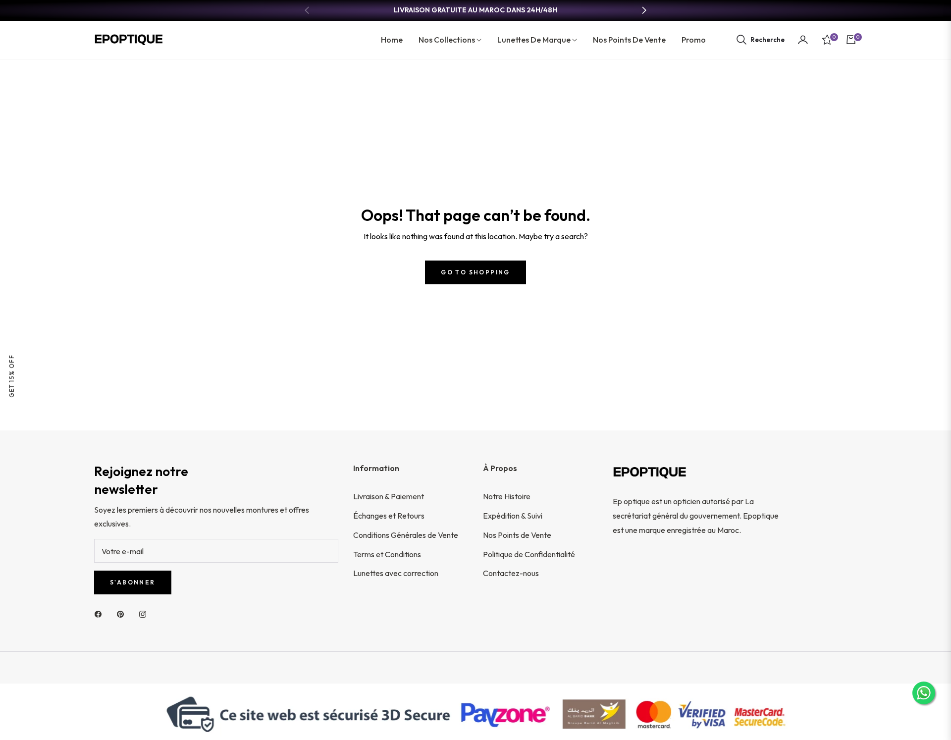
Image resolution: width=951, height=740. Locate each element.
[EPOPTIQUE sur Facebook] (100, 613)
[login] (803, 39)
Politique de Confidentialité (529, 554)
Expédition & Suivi (512, 516)
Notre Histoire (506, 496)
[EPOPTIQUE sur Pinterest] (122, 613)
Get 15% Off (11, 376)
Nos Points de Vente (517, 535)
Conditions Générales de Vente (405, 535)
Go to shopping (475, 272)
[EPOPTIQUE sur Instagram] (145, 613)
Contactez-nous (511, 573)
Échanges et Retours (388, 516)
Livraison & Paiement (388, 496)
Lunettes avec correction (395, 573)
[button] (760, 39)
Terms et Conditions (387, 554)
